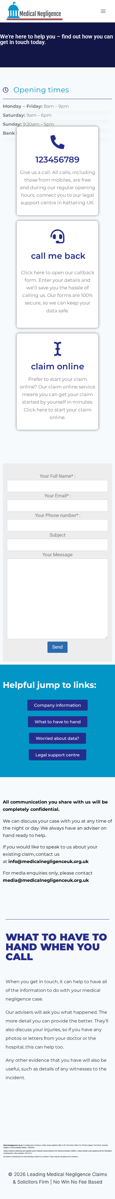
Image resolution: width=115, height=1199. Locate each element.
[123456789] (57, 142)
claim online (57, 366)
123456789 (57, 159)
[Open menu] (103, 11)
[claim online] (57, 349)
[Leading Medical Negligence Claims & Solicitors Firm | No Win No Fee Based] (35, 11)
